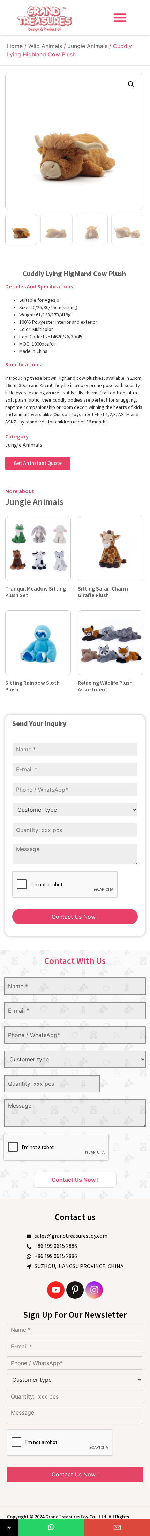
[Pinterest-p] (75, 1290)
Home (15, 45)
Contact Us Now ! (75, 916)
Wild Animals (45, 45)
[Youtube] (56, 1290)
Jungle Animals (87, 45)
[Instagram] (94, 1290)
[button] (120, 17)
